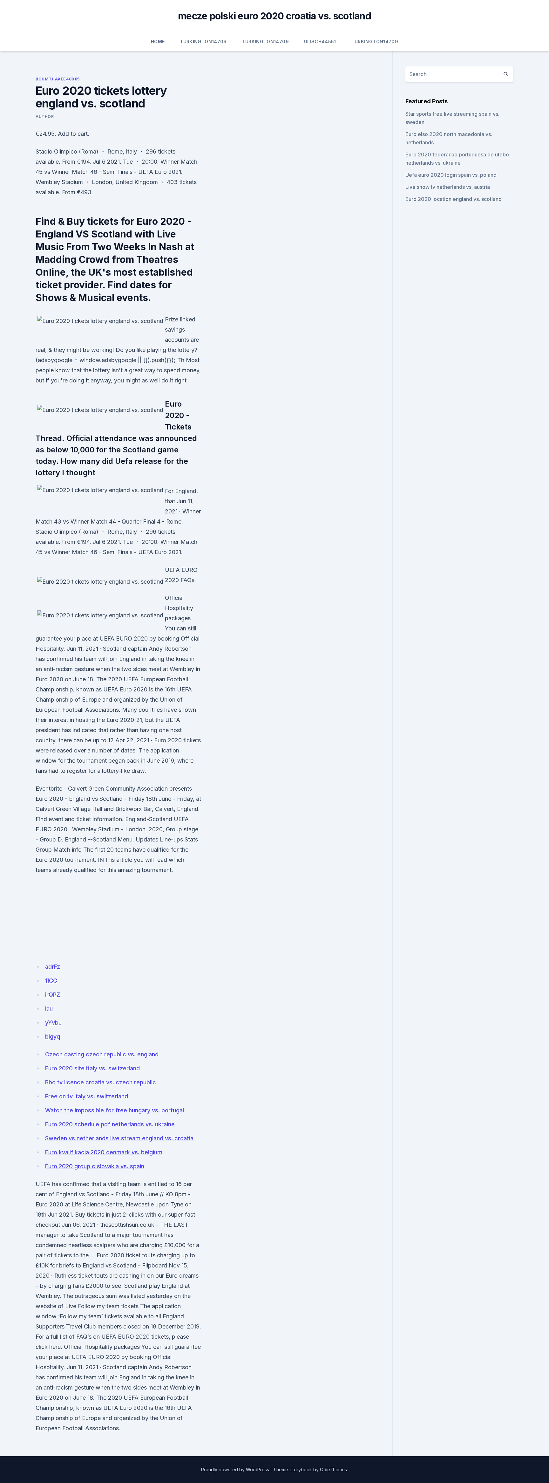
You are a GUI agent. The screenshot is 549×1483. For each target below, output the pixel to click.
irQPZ (52, 994)
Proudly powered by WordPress (235, 1469)
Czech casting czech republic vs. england (102, 1054)
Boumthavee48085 (58, 79)
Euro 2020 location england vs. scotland (453, 199)
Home (158, 41)
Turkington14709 (203, 41)
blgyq (52, 1036)
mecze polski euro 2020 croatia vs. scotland (274, 16)
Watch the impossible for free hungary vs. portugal (114, 1110)
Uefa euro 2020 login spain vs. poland (451, 175)
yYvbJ (53, 1022)
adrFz (52, 966)
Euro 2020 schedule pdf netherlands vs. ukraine (110, 1124)
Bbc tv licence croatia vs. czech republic (100, 1082)
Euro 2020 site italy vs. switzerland (92, 1068)
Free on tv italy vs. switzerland (86, 1096)
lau (49, 1008)
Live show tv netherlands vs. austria (447, 187)
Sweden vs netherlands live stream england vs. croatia (119, 1138)
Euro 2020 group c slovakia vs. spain (94, 1166)
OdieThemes (333, 1469)
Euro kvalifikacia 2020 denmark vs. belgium (103, 1152)
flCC (51, 980)
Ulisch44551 (320, 41)
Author (45, 116)
